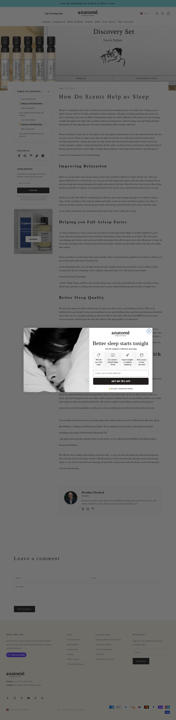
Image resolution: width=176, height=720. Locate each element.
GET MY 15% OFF (120, 381)
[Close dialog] (149, 331)
